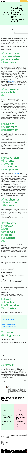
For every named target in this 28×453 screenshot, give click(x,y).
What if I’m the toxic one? (5, 347)
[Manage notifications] (26, 451)
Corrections (2, 435)
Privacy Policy (2, 443)
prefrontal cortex (11, 81)
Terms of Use (2, 444)
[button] (14, 339)
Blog (11, 1)
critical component (8, 72)
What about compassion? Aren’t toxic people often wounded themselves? (11, 355)
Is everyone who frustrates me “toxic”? (7, 339)
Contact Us (16, 1)
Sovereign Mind (17, 173)
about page (11, 381)
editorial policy (6, 381)
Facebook (7, 442)
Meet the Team (3, 434)
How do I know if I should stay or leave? (8, 359)
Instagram (7, 441)
